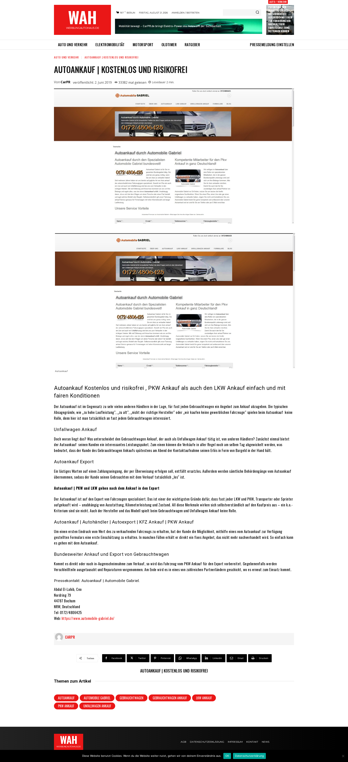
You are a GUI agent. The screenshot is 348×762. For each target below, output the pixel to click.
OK (227, 755)
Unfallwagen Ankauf (97, 706)
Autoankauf (66, 697)
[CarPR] (60, 637)
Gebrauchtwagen (131, 697)
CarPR (65, 82)
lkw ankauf (204, 697)
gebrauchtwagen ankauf (170, 697)
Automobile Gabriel (97, 697)
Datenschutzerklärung (249, 755)
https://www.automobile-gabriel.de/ (88, 618)
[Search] (257, 12)
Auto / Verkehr (278, 1)
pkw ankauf (66, 706)
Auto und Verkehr (66, 57)
